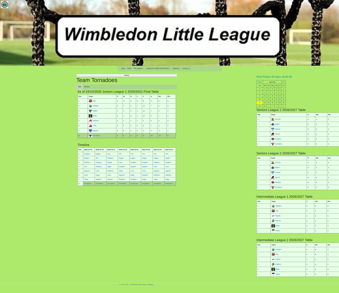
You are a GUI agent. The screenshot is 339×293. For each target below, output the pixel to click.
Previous (259, 82)
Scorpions (278, 144)
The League (138, 68)
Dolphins (96, 121)
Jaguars (95, 130)
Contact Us (186, 68)
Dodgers (278, 206)
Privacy (150, 284)
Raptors (278, 221)
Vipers (277, 231)
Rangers (278, 139)
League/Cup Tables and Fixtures (157, 68)
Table (79, 87)
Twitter (129, 68)
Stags (277, 226)
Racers (277, 134)
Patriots (277, 129)
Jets (276, 211)
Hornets (278, 119)
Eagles (95, 111)
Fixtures (87, 87)
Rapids (277, 216)
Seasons (176, 68)
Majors (277, 124)
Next (283, 82)
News (123, 68)
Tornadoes (96, 135)
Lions (94, 125)
